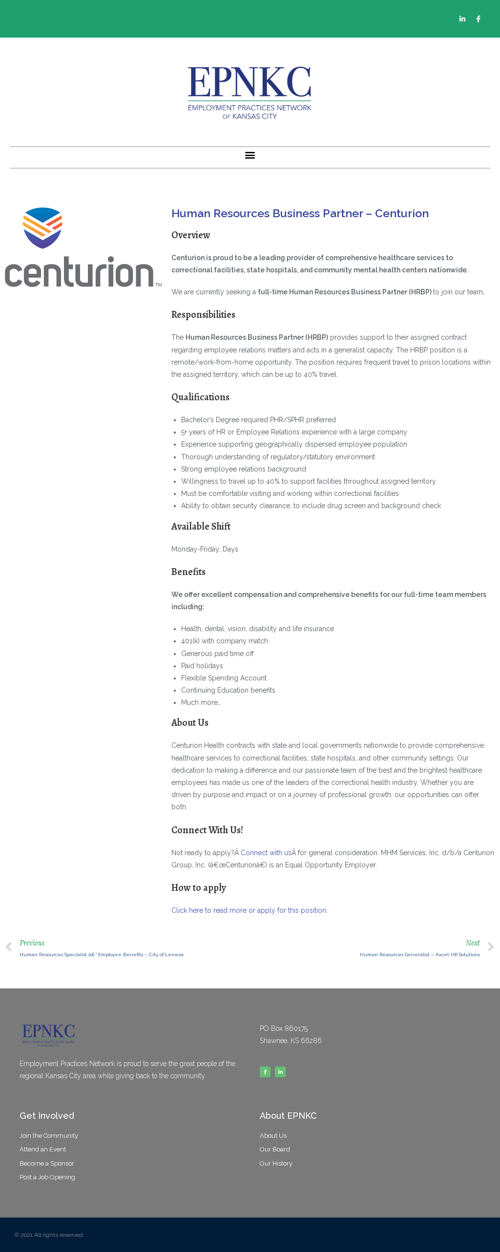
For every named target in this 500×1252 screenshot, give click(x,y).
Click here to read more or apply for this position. (249, 910)
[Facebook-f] (478, 19)
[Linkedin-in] (462, 19)
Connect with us (266, 853)
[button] (250, 155)
